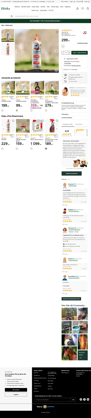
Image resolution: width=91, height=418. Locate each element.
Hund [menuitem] (61, 7)
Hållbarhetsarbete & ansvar (40, 378)
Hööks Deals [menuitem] (35, 7)
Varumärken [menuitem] (43, 10)
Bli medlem (16, 390)
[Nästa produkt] (57, 129)
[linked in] (88, 399)
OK (73, 399)
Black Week (50, 380)
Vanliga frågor (51, 375)
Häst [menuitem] (48, 7)
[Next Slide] (56, 51)
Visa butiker (67, 63)
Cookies (35, 388)
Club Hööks (50, 383)
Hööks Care (9, 25)
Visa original (66, 286)
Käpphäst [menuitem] (68, 7)
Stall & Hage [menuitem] (55, 7)
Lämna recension (71, 173)
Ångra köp (50, 388)
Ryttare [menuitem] (43, 7)
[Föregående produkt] (3, 129)
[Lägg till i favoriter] (57, 32)
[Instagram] (81, 399)
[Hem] (5, 8)
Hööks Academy (65, 372)
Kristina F (71, 184)
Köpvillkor (36, 372)
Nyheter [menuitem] (17, 7)
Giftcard (50, 386)
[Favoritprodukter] (82, 8)
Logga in (71, 1)
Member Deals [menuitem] (25, 7)
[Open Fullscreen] (56, 70)
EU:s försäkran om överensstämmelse (52, 373)
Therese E (71, 228)
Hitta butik (79, 1)
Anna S (70, 258)
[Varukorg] (87, 8)
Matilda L (71, 209)
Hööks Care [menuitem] (35, 10)
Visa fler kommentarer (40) (71, 299)
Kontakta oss (37, 375)
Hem (2, 25)
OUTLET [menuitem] (51, 10)
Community (78, 124)
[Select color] (2, 110)
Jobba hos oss (37, 383)
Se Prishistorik (82, 43)
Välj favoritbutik (76, 65)
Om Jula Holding (52, 378)
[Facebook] (84, 399)
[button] (7, 35)
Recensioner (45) (68, 124)
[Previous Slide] (17, 51)
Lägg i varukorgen (79, 52)
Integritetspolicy (37, 386)
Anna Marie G (72, 276)
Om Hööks (36, 380)
